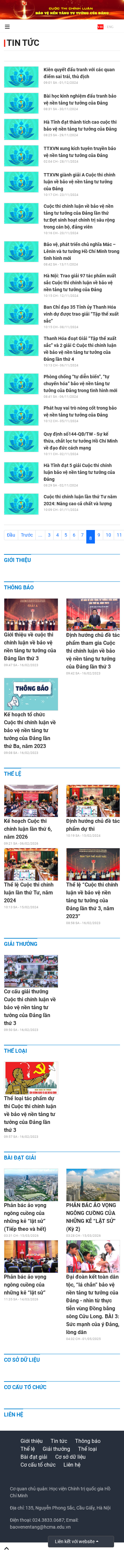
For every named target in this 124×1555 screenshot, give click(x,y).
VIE (100, 27)
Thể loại (15, 1051)
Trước (27, 535)
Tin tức (23, 43)
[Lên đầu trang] (6, 1548)
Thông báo (19, 587)
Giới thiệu (17, 560)
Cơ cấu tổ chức (25, 1387)
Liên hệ (13, 1415)
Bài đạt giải (20, 1158)
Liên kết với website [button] (75, 1541)
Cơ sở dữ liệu (22, 1360)
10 (108, 535)
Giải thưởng (20, 944)
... (40, 535)
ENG (110, 27)
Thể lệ (12, 774)
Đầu (11, 535)
